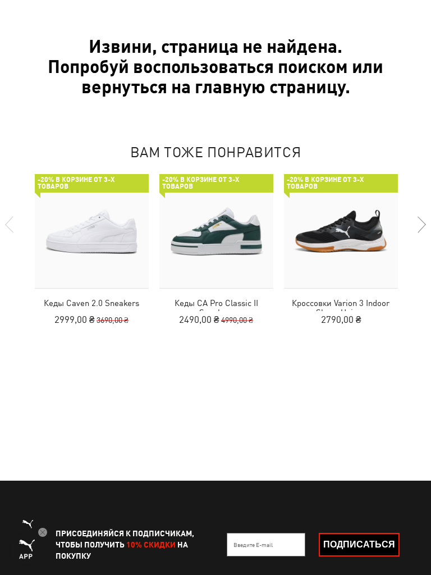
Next (421, 225)
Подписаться (359, 544)
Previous (10, 225)
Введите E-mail (253, 544)
